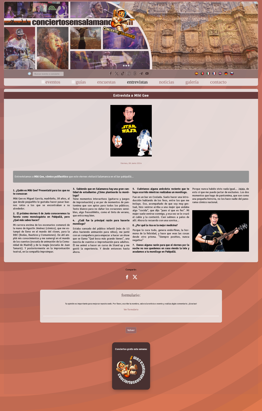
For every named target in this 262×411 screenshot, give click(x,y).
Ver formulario (131, 309)
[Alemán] (226, 74)
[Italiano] (208, 74)
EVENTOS (52, 82)
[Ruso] (232, 74)
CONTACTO (218, 82)
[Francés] (214, 74)
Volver (131, 330)
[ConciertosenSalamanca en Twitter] (116, 73)
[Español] (196, 74)
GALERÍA (192, 82)
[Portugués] (202, 74)
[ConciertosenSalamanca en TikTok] (122, 73)
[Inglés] (220, 74)
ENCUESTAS (106, 82)
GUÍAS (81, 82)
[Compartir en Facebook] (127, 279)
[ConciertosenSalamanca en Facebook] (110, 73)
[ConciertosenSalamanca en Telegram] (141, 73)
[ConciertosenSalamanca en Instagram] (129, 73)
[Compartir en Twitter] (135, 279)
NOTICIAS (166, 82)
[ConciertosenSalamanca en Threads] (135, 73)
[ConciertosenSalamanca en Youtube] (147, 73)
